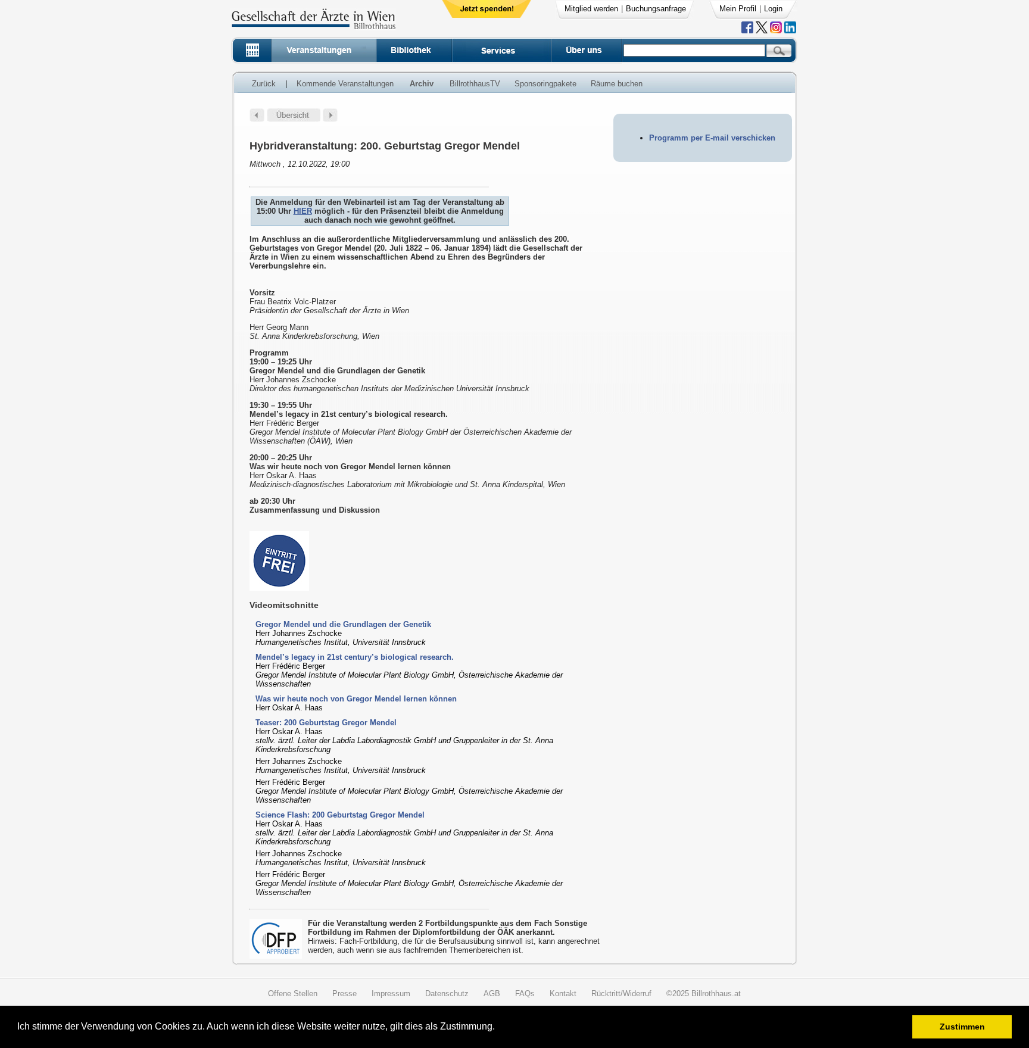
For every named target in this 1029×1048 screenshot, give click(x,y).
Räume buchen (617, 83)
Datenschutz (447, 993)
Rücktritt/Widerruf (621, 993)
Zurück (264, 83)
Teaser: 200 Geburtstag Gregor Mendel (326, 722)
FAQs (525, 993)
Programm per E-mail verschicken (712, 137)
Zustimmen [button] (962, 1026)
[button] (498, 1028)
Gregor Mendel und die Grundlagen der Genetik (343, 624)
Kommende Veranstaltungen (345, 83)
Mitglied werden (591, 8)
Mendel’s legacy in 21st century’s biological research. (354, 657)
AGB (492, 993)
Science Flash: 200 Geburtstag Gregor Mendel (340, 814)
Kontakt (563, 993)
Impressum (391, 993)
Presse (344, 993)
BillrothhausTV (475, 83)
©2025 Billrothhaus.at (703, 993)
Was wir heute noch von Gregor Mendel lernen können (356, 698)
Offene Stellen (292, 993)
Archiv (422, 83)
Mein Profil (737, 8)
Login (773, 8)
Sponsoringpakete (545, 83)
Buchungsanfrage (656, 8)
